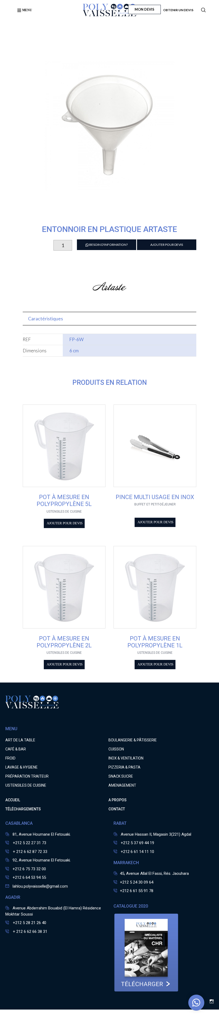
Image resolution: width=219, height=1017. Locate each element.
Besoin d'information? (108, 245)
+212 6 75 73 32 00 (29, 869)
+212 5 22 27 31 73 (29, 842)
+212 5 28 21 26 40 (29, 922)
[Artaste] (109, 302)
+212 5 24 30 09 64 (136, 882)
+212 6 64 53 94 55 (29, 877)
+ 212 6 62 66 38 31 (29, 931)
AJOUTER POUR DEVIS (166, 245)
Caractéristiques (45, 318)
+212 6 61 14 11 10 (137, 851)
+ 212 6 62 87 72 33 (29, 851)
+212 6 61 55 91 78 (136, 890)
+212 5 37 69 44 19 (137, 842)
